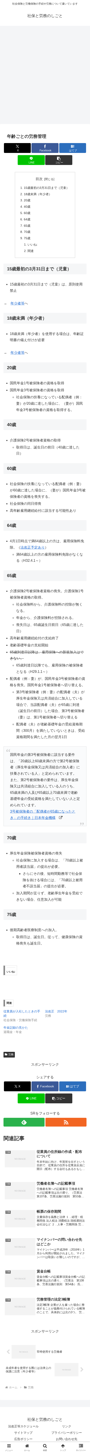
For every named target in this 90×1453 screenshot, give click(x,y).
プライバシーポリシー (66, 1432)
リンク (66, 1426)
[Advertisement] (45, 76)
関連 (31, 251)
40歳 (27, 206)
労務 (11, 1054)
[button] (58, 160)
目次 (39, 179)
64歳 (27, 219)
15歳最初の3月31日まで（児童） (46, 188)
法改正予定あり (32, 547)
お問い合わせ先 (66, 1439)
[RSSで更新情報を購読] (66, 1122)
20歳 (27, 200)
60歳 (27, 213)
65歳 (27, 225)
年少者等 (17, 303)
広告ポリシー (23, 1439)
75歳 (27, 238)
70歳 (27, 232)
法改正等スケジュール (23, 1426)
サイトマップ (23, 1432)
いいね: (33, 244)
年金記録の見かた (15, 1027)
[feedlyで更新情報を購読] (24, 1122)
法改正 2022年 (56, 1011)
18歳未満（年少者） (38, 194)
